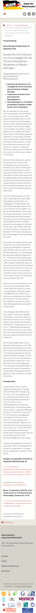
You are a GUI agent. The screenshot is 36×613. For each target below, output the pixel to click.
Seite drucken (8, 522)
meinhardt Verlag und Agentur (24, 586)
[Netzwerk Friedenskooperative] (11, 604)
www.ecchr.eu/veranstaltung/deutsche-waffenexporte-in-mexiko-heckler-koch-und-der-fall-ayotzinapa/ (17, 503)
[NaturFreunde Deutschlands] (3, 604)
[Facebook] (34, 14)
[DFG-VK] (31, 593)
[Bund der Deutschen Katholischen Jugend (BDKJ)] (15, 593)
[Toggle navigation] (4, 14)
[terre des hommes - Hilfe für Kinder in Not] (9, 610)
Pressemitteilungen (21, 25)
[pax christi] (26, 604)
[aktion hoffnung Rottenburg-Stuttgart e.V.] (3, 593)
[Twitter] (24, 14)
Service (9, 25)
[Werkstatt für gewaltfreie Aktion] (27, 610)
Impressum (6, 571)
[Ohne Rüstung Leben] (19, 604)
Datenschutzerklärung (10, 566)
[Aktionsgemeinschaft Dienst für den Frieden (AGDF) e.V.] (9, 593)
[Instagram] (29, 14)
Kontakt (5, 556)
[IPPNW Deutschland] (3, 599)
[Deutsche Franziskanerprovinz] (23, 593)
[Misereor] (26, 599)
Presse (4, 561)
